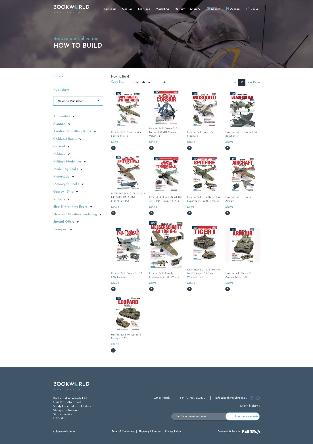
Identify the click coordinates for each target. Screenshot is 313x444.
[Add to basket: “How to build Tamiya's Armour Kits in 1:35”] (227, 289)
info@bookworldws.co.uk (231, 398)
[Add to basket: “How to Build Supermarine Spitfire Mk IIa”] (113, 148)
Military (179, 9)
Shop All (195, 9)
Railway (59, 199)
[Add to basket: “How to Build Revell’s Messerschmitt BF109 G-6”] (151, 289)
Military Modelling (67, 161)
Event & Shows (250, 406)
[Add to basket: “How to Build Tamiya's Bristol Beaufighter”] (227, 148)
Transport (109, 9)
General (59, 146)
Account (235, 9)
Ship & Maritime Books (70, 207)
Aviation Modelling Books (72, 131)
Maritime (144, 9)
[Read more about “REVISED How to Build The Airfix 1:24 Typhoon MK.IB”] (151, 213)
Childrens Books (65, 139)
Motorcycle (61, 176)
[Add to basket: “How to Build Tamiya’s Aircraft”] (227, 213)
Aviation (127, 9)
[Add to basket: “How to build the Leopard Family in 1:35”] (113, 350)
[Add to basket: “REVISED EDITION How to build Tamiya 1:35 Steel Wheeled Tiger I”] (189, 289)
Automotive (61, 116)
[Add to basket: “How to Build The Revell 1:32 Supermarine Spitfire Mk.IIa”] (189, 213)
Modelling (162, 9)
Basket (255, 9)
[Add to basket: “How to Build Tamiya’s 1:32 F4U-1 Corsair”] (113, 289)
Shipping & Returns (150, 431)
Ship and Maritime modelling (75, 214)
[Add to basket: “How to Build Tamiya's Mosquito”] (189, 148)
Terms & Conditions (123, 431)
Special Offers (63, 222)
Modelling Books (65, 169)
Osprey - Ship (63, 191)
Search (215, 9)
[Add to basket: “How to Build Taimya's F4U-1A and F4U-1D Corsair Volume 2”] (151, 148)
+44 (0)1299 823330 (192, 398)
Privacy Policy (173, 431)
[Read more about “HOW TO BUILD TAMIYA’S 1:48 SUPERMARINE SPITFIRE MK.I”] (113, 213)
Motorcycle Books (66, 184)
